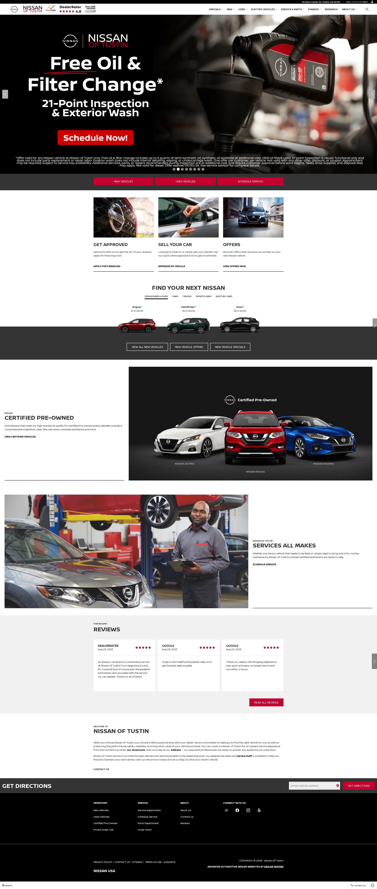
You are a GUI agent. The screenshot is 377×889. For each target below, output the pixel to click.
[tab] (156, 296)
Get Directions (359, 785)
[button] (367, 9)
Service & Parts (291, 9)
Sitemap (137, 862)
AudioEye (169, 862)
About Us (348, 9)
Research (331, 9)
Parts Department (148, 823)
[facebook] (237, 810)
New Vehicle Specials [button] (230, 347)
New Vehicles (101, 810)
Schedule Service (147, 816)
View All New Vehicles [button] (147, 347)
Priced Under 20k (104, 829)
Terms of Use (153, 862)
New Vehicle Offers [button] (189, 347)
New (229, 9)
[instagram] (248, 810)
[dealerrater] (226, 810)
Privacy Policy (103, 862)
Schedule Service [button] (250, 181)
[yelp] (259, 810)
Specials (215, 9)
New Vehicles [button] (123, 181)
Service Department (149, 810)
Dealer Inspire (273, 866)
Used (241, 9)
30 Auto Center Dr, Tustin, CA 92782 (321, 1)
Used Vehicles (102, 816)
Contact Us (187, 816)
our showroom (136, 750)
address (176, 750)
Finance (313, 9)
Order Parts (145, 829)
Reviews (185, 823)
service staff (244, 756)
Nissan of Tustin (273, 860)
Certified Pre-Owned (105, 823)
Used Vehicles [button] (185, 181)
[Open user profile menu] (372, 1)
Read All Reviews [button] (266, 702)
